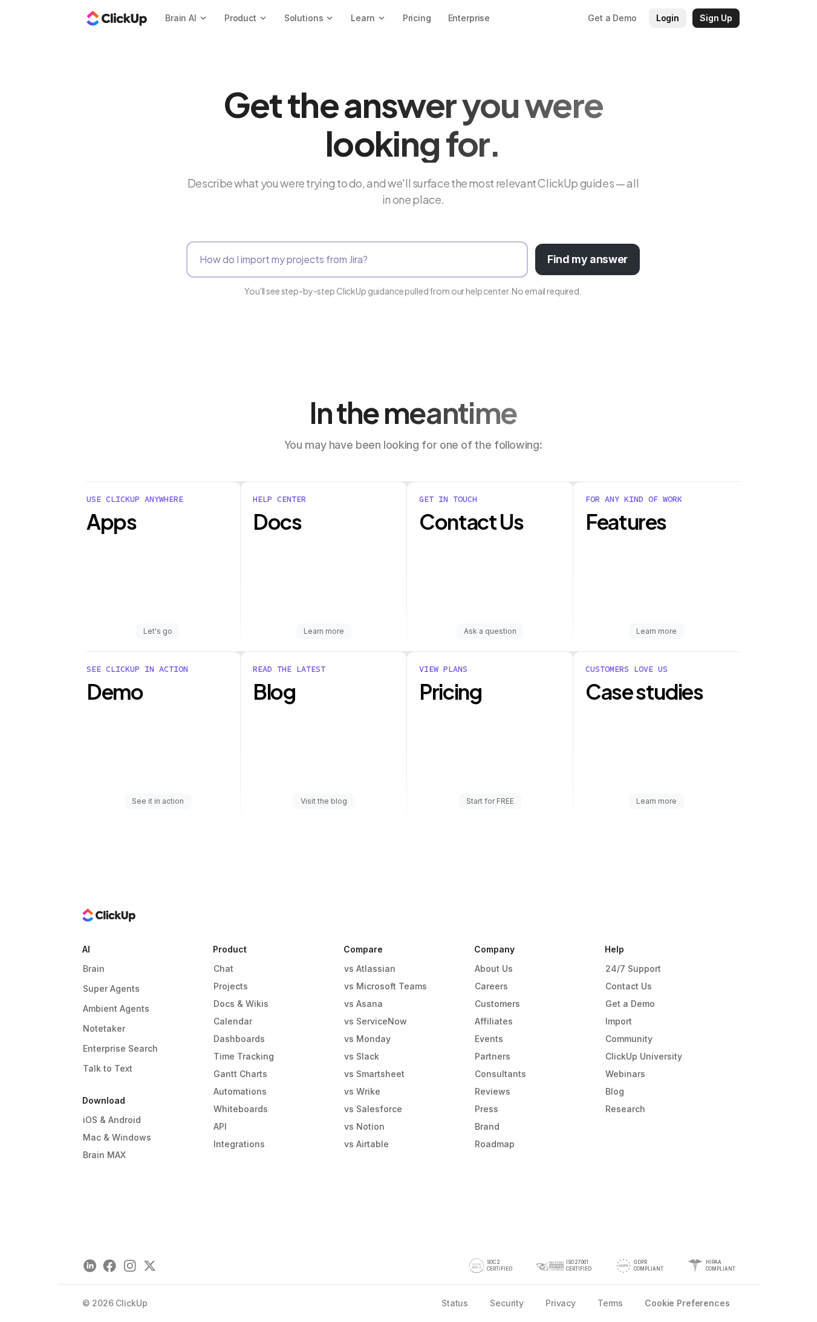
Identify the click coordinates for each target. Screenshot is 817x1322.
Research (625, 1109)
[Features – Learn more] (656, 566)
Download (103, 1100)
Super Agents (111, 988)
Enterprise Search (120, 1048)
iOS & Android (112, 1120)
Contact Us (628, 986)
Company (494, 949)
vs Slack (361, 1056)
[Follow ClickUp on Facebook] (109, 1266)
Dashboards (239, 1039)
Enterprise (469, 18)
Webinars (625, 1074)
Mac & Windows (117, 1137)
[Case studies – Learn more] (656, 736)
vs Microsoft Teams (385, 986)
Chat (223, 968)
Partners (492, 1056)
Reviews (492, 1091)
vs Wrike (362, 1091)
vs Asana (363, 1003)
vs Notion (364, 1126)
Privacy (560, 1303)
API (220, 1126)
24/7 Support (633, 968)
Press (486, 1109)
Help (614, 949)
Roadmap (495, 1144)
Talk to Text (107, 1068)
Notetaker (104, 1028)
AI (86, 949)
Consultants (500, 1074)
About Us (494, 968)
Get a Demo (630, 1003)
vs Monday (367, 1039)
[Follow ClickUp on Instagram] (129, 1266)
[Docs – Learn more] (324, 566)
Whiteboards (240, 1109)
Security (507, 1303)
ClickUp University (643, 1056)
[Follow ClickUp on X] (149, 1266)
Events (489, 1039)
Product (230, 949)
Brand (487, 1126)
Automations (240, 1091)
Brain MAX (104, 1155)
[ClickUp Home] (116, 18)
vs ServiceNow (375, 1021)
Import (618, 1021)
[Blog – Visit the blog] (324, 736)
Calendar (232, 1021)
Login (667, 18)
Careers (491, 986)
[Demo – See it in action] (163, 736)
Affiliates (494, 1021)
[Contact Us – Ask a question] (490, 566)
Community (629, 1039)
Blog (614, 1091)
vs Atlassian (369, 968)
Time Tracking (243, 1056)
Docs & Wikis (241, 1003)
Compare (363, 949)
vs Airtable (366, 1144)
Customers (497, 1003)
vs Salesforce (373, 1109)
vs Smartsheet (374, 1074)
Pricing (417, 18)
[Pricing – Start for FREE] (490, 736)
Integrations (239, 1144)
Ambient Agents (116, 1008)
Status (454, 1303)
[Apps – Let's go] (163, 566)
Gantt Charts (240, 1074)
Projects (230, 986)
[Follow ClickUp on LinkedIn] (89, 1266)
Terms (610, 1303)
